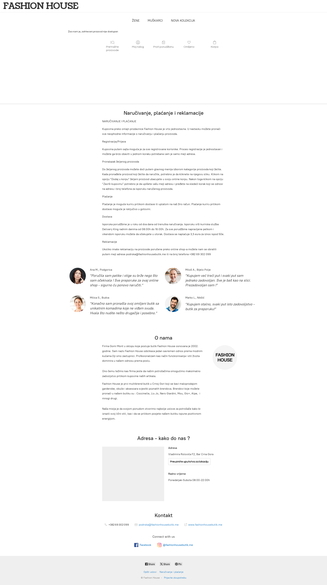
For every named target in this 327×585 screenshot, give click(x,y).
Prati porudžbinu (163, 46)
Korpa (214, 46)
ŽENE (135, 20)
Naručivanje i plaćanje (171, 572)
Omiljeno (189, 46)
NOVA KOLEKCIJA (183, 20)
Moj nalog (138, 46)
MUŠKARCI (155, 20)
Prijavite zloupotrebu (175, 577)
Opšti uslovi (150, 572)
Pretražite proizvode (112, 48)
